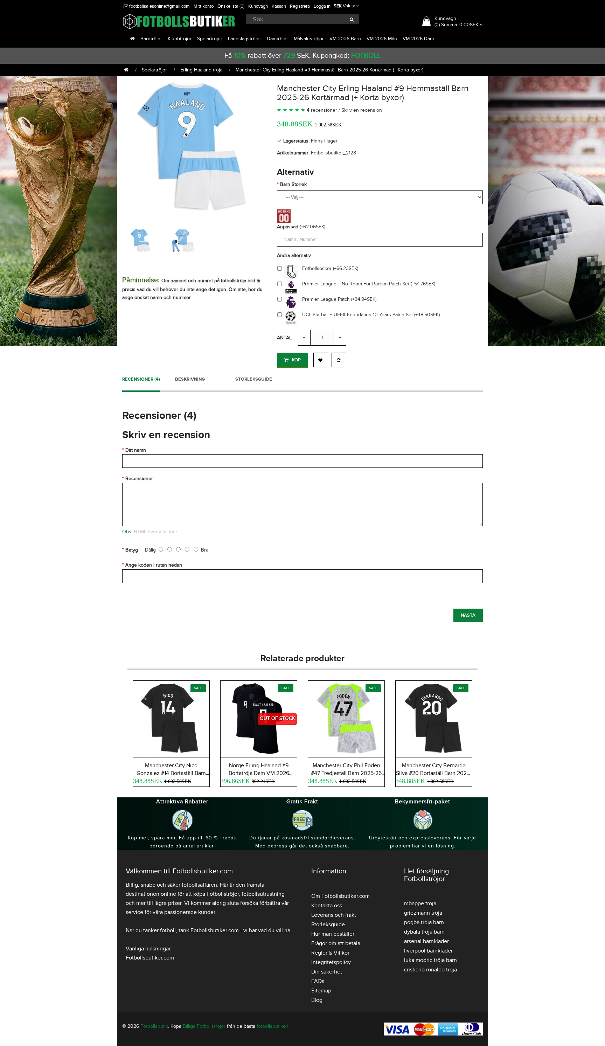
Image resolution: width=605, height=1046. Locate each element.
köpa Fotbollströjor (216, 894)
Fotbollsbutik (154, 1026)
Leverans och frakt (333, 915)
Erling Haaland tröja (201, 70)
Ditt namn (135, 450)
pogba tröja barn (424, 922)
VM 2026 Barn (345, 39)
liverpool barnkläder (428, 950)
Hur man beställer (332, 933)
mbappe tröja (420, 903)
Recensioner (139, 479)
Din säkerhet (326, 971)
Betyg (131, 550)
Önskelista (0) (230, 6)
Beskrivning (190, 379)
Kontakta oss (326, 905)
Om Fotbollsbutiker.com (340, 896)
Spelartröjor (209, 39)
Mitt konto (204, 6)
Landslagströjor (244, 39)
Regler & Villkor (330, 952)
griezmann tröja (423, 912)
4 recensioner (322, 110)
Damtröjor (277, 39)
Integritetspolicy (331, 962)
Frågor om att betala (335, 943)
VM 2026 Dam (418, 39)
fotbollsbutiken (272, 1026)
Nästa (468, 615)
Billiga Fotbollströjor (204, 1026)
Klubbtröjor (180, 39)
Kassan (279, 6)
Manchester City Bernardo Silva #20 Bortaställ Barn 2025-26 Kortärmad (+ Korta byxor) (434, 773)
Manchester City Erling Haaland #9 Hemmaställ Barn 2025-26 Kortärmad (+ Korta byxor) (329, 70)
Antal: (285, 338)
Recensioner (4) (141, 379)
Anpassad (287, 227)
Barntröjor (151, 39)
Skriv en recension (361, 110)
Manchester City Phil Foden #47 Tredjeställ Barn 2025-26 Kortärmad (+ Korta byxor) (346, 773)
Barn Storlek (293, 184)
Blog (316, 1000)
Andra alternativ (294, 255)
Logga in (322, 6)
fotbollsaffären (199, 884)
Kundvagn (258, 6)
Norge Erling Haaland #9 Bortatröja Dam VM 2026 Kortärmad (259, 773)
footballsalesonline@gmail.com (159, 6)
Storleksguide (253, 379)
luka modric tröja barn (430, 960)
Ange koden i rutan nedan (153, 565)
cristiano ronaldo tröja (430, 969)
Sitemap (321, 990)
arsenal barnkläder (426, 941)
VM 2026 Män (382, 39)
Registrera (300, 6)
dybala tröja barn (424, 931)
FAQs (317, 981)
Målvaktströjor (309, 39)
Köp (296, 360)
